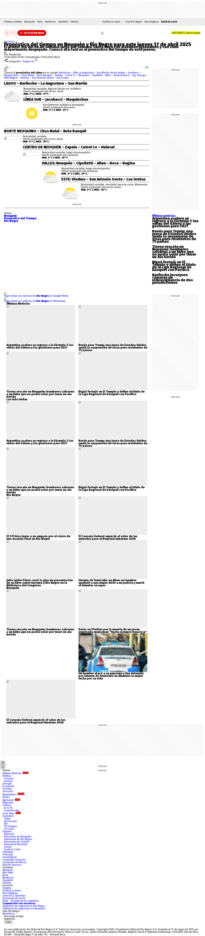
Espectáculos (12, 810)
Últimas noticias (13, 21)
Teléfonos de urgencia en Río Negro (23, 905)
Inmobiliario (9, 857)
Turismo (7, 788)
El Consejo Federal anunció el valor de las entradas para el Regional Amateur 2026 (108, 537)
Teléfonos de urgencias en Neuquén (23, 908)
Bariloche (50, 21)
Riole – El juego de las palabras (20, 900)
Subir (8, 921)
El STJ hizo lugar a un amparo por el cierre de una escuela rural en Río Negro (38, 537)
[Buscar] (13, 33)
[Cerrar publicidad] (3, 763)
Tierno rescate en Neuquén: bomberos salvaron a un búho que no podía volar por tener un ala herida (174, 251)
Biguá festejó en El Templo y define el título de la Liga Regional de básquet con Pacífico (174, 266)
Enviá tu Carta (12, 849)
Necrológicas (151, 21)
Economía (8, 786)
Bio (6, 823)
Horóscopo (10, 821)
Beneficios (8, 913)
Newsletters (13, 794)
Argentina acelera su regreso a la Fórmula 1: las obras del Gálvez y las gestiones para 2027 (175, 222)
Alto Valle (7, 872)
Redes (6, 797)
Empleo (6, 887)
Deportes (7, 802)
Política (6, 775)
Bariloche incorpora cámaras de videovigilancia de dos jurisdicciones (172, 279)
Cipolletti (63, 21)
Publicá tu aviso (11, 890)
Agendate (10, 800)
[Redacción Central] (5, 51)
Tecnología (10, 826)
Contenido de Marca (14, 862)
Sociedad (7, 816)
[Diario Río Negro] (102, 33)
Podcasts (7, 854)
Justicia (8, 781)
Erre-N (8, 807)
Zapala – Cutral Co (65, 75)
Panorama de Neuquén (17, 836)
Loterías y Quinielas (14, 895)
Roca (40, 21)
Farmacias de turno (13, 898)
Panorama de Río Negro (18, 839)
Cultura (6, 805)
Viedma (74, 21)
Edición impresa (11, 864)
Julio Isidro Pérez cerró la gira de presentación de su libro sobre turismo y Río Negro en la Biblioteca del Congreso (39, 582)
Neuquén (29, 21)
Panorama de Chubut (16, 841)
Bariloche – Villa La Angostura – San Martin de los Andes (92, 72)
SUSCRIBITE (186, 32)
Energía (7, 783)
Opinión (7, 831)
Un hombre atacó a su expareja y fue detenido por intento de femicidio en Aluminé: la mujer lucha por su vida (111, 676)
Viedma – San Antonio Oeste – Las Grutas (44, 77)
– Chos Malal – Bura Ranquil (35, 75)
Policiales (7, 851)
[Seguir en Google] (5, 69)
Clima (7, 818)
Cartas (8, 846)
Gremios (9, 778)
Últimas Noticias (15, 773)
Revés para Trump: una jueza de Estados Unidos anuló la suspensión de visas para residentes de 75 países (174, 236)
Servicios (9, 41)
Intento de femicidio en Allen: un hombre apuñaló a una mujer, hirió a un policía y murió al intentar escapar (111, 582)
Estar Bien (11, 813)
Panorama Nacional (15, 844)
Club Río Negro (133, 21)
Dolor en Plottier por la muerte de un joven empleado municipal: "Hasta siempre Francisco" (112, 631)
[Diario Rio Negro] (17, 925)
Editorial (9, 833)
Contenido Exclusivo (14, 859)
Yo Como (9, 828)
